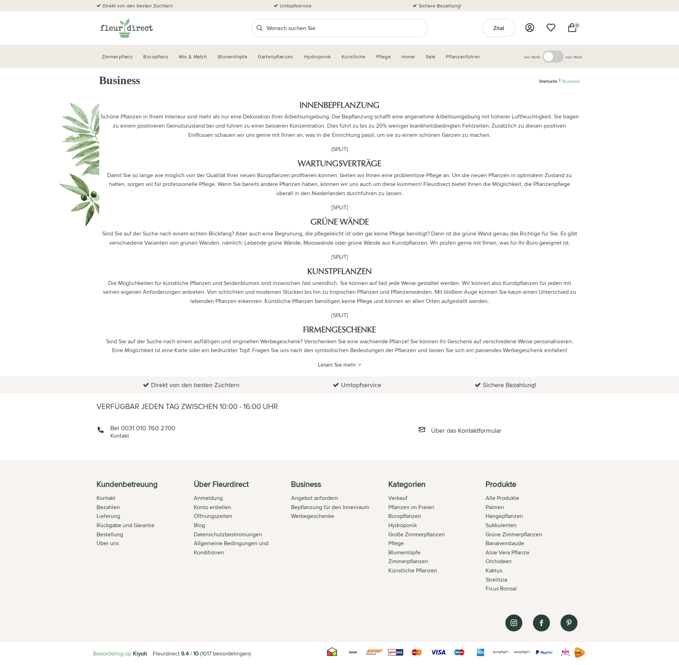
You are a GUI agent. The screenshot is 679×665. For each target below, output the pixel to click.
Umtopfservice (296, 5)
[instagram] (513, 622)
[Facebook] (541, 622)
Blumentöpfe (404, 552)
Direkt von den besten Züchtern (138, 5)
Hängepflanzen (504, 516)
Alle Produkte (502, 498)
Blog (199, 525)
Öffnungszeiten (213, 516)
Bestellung (110, 534)
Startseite (548, 81)
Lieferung (108, 516)
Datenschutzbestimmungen (228, 534)
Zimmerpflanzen (408, 561)
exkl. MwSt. (574, 56)
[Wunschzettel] (551, 27)
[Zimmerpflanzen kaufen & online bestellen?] (126, 28)
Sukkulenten (501, 525)
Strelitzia (496, 580)
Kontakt (106, 498)
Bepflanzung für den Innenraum (330, 507)
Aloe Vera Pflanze (507, 552)
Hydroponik (402, 525)
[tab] (145, 537)
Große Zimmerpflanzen (416, 534)
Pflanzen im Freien (411, 507)
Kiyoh (140, 653)
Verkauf (397, 498)
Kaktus (494, 570)
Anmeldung (208, 498)
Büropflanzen (404, 516)
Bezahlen (108, 507)
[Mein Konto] (529, 27)
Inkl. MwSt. (532, 56)
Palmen (495, 507)
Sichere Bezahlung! (440, 5)
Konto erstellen (212, 507)
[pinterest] (569, 622)
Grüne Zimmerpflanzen (514, 534)
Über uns (108, 543)
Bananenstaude (505, 543)
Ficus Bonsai (501, 588)
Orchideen (499, 561)
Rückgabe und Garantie (126, 525)
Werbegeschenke (312, 516)
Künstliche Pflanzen (412, 570)
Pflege (396, 543)
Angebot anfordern (314, 498)
